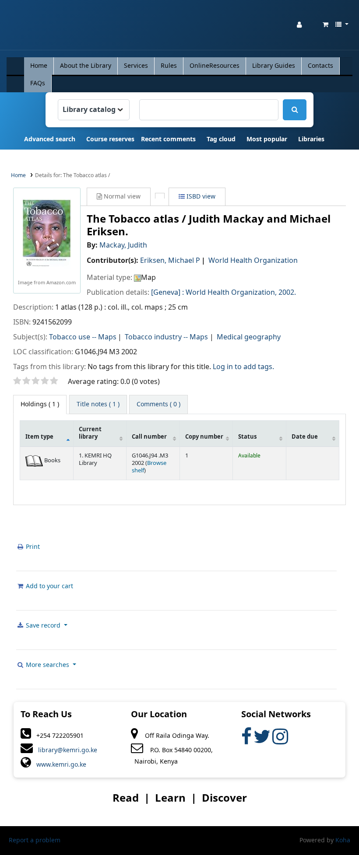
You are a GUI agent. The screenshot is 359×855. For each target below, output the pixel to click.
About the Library (85, 65)
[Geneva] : (167, 292)
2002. (287, 292)
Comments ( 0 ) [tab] (158, 404)
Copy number (204, 437)
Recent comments (168, 139)
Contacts (320, 65)
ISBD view (200, 196)
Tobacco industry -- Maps (166, 337)
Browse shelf (149, 467)
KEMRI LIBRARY (29, 26)
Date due (305, 437)
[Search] (294, 109)
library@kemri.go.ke (65, 750)
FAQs (37, 83)
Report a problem (34, 840)
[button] (325, 25)
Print (32, 546)
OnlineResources (214, 65)
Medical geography (249, 337)
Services (136, 65)
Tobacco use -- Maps (82, 337)
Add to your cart (48, 586)
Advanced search (49, 139)
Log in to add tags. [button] (243, 367)
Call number (149, 437)
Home (38, 65)
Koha (342, 840)
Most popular (266, 139)
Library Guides (273, 65)
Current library (90, 433)
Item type (39, 437)
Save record (43, 625)
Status (247, 437)
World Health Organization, (231, 292)
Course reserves (110, 139)
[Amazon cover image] (47, 233)
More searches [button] (47, 665)
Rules (169, 65)
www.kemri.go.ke (58, 764)
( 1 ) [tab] (40, 404)
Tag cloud (221, 139)
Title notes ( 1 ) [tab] (98, 404)
